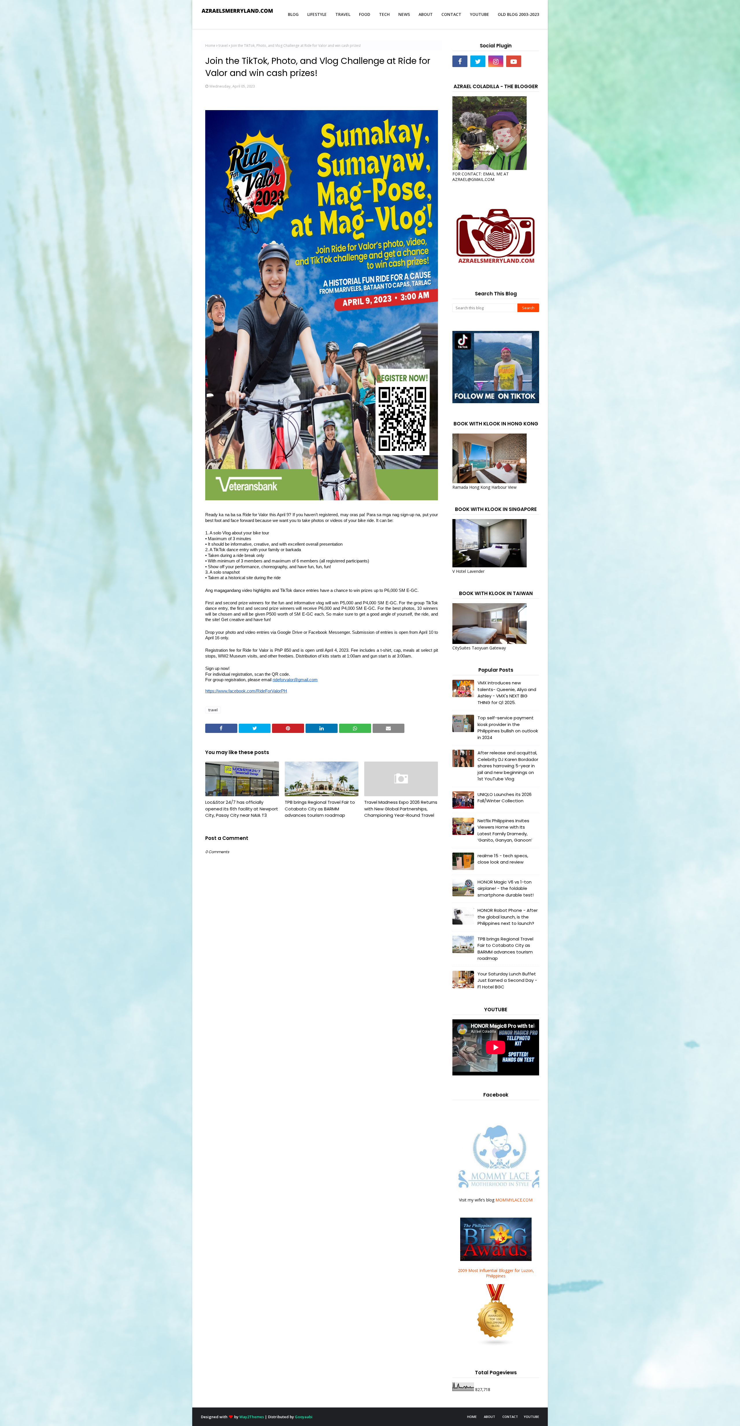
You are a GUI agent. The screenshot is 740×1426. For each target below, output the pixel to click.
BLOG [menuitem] (293, 14)
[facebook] (459, 61)
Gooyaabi (303, 1416)
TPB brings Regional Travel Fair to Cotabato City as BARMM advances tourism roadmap (320, 808)
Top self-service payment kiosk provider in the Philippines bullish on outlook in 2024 (508, 727)
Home (210, 45)
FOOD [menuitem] (364, 14)
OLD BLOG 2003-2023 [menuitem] (518, 14)
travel (223, 45)
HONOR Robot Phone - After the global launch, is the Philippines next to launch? (508, 916)
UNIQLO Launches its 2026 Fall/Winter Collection (505, 797)
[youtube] (513, 61)
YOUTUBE (531, 1416)
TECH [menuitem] (384, 14)
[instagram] (495, 61)
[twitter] (477, 61)
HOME (472, 1416)
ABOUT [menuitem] (426, 14)
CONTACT (510, 1416)
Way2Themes (251, 1416)
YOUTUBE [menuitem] (479, 14)
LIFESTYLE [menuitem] (317, 14)
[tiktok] (531, 61)
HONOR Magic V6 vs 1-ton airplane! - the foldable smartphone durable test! (506, 888)
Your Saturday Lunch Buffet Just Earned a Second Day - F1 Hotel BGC (507, 980)
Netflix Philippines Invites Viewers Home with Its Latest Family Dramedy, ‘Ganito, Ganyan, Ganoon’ (505, 830)
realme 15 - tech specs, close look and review (503, 859)
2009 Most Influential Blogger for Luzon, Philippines (496, 1273)
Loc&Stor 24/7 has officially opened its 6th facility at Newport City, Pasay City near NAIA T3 (241, 808)
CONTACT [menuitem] (451, 14)
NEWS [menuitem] (404, 14)
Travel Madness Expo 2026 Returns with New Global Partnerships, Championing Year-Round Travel (400, 808)
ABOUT (489, 1416)
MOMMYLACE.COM (513, 1200)
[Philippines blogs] (496, 1345)
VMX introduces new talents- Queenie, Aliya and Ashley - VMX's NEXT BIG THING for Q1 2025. (507, 692)
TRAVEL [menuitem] (342, 14)
